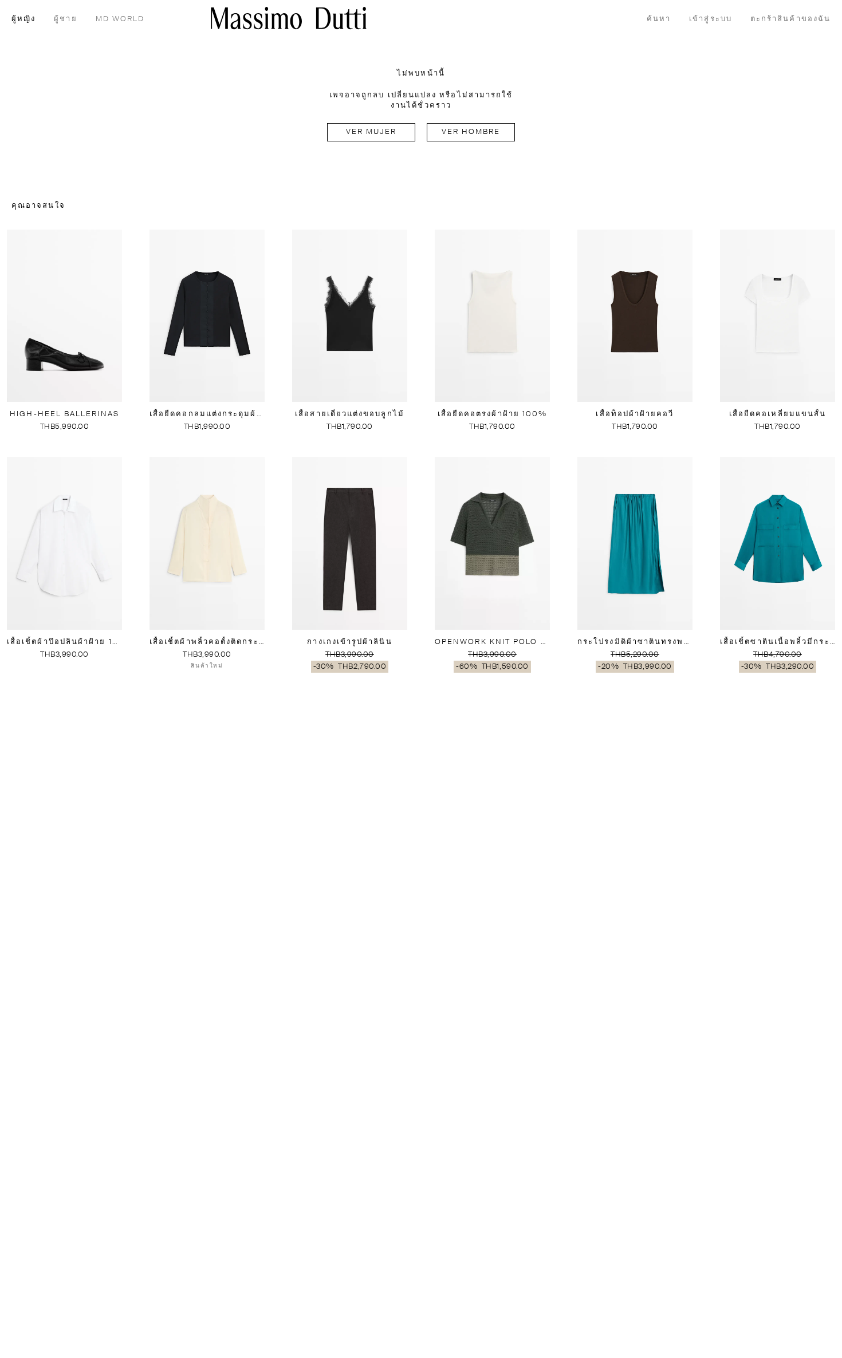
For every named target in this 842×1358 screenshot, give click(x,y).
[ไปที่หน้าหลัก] (288, 18)
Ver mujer (371, 132)
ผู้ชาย (65, 19)
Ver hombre (471, 132)
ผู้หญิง (23, 19)
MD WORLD (120, 19)
